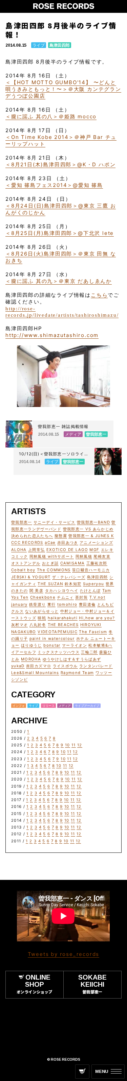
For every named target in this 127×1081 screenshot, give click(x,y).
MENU (101, 1071)
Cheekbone (43, 597)
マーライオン (74, 645)
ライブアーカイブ (87, 705)
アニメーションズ (96, 542)
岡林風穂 (84, 556)
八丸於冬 (37, 624)
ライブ (39, 45)
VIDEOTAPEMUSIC (58, 631)
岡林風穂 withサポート (51, 556)
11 (73, 745)
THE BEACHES (63, 624)
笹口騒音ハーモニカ (91, 570)
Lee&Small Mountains (35, 672)
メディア (65, 705)
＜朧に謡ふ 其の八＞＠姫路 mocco (51, 116)
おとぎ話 (50, 563)
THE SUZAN (50, 583)
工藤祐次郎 (96, 563)
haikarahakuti (63, 618)
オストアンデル (25, 563)
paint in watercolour (52, 638)
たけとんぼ (90, 590)
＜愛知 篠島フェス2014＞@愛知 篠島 (54, 185)
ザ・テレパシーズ (69, 577)
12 (79, 745)
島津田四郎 (59, 45)
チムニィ (65, 597)
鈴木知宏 (73, 583)
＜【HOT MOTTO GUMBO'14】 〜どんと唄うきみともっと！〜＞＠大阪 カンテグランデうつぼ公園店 (63, 89)
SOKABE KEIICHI (92, 984)
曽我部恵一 (21, 522)
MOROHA (31, 659)
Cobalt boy (23, 570)
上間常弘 (36, 549)
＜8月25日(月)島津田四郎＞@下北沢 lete (59, 233)
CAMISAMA (72, 563)
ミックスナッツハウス (59, 652)
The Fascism (93, 631)
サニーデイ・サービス (55, 522)
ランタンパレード (96, 666)
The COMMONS (54, 570)
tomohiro (67, 604)
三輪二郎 (89, 652)
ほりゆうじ (31, 645)
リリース (48, 705)
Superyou (93, 583)
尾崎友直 (101, 556)
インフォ (19, 705)
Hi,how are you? (97, 618)
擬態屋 (61, 535)
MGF (94, 549)
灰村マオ (19, 624)
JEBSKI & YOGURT (30, 577)
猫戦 (42, 618)
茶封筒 (81, 597)
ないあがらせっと (42, 611)
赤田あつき (67, 542)
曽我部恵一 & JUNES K (91, 535)
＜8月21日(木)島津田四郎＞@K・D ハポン (60, 164)
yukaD (18, 666)
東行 (51, 604)
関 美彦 (36, 590)
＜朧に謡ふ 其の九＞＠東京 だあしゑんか (58, 281)
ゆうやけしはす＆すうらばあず (72, 659)
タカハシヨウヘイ (62, 590)
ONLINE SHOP (34, 984)
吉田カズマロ (38, 666)
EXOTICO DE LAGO (67, 549)
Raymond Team (77, 672)
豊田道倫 (87, 604)
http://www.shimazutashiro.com (52, 335)
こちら (99, 295)
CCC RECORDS (27, 542)
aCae (50, 542)
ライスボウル (65, 666)
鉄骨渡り (37, 604)
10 (67, 745)
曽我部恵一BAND (93, 522)
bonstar (51, 645)
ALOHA (19, 549)
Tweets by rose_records (64, 954)
